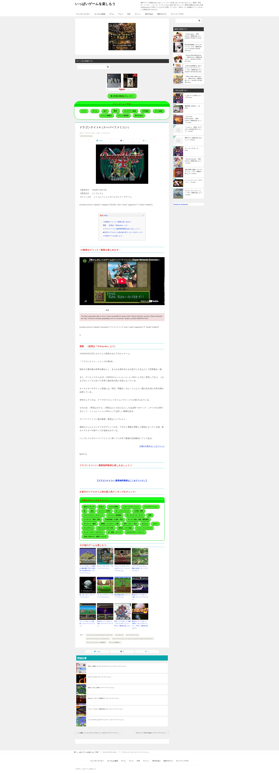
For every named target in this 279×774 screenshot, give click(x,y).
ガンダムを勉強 (99, 14)
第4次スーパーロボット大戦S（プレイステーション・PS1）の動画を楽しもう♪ (140, 624)
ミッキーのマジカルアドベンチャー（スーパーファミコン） (106, 720)
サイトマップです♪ (177, 14)
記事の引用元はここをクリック (152, 446)
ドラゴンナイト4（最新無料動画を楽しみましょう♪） (122, 229)
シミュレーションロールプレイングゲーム (99, 635)
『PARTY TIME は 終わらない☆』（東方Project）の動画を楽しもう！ (193, 79)
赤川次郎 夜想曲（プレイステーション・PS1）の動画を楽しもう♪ (193, 47)
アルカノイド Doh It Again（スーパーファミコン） (151, 733)
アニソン (138, 14)
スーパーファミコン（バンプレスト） (98, 638)
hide (105, 215)
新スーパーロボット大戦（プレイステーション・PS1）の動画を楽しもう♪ (122, 624)
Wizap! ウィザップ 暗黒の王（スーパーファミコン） (104, 698)
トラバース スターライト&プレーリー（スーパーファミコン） (122, 568)
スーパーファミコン (86, 136)
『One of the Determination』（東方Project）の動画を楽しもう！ (193, 119)
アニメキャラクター (83, 14)
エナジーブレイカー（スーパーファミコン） (105, 567)
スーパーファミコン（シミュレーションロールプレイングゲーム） (133, 638)
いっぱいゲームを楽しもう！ (193, 96)
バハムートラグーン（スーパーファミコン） (105, 596)
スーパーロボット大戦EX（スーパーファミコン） (87, 623)
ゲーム (111, 14)
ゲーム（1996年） (114, 642)
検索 (107, 310)
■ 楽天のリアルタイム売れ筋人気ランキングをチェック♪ (123, 232)
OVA (128, 14)
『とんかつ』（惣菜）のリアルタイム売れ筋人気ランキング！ (193, 129)
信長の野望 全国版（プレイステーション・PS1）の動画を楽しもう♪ (193, 172)
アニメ (120, 14)
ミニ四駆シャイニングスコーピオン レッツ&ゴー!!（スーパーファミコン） (99, 733)
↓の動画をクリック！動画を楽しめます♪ (117, 222)
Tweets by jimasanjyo (180, 204)
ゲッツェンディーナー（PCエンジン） (193, 181)
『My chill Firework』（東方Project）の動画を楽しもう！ (193, 161)
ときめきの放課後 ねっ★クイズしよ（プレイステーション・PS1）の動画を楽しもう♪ (193, 69)
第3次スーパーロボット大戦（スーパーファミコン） (105, 623)
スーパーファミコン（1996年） (96, 642)
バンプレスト (119, 635)
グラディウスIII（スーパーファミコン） (100, 677)
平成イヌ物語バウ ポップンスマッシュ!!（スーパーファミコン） (107, 666)
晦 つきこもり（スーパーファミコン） (87, 596)
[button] (122, 36)
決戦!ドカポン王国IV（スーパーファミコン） (101, 688)
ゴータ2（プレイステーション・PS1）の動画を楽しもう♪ (193, 193)
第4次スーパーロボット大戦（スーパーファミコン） (140, 597)
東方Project (149, 14)
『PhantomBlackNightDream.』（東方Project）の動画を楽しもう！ (193, 58)
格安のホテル (162, 14)
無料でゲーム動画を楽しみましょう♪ (193, 139)
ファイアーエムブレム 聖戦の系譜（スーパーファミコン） (140, 568)
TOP (88, 752)
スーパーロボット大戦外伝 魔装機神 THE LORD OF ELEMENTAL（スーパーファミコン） (88, 569)
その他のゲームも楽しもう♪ (113, 236)
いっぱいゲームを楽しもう (95, 4)
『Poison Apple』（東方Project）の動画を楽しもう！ (193, 36)
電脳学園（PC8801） (192, 107)
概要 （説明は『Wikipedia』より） (116, 225)
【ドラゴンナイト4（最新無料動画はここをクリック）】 (122, 480)
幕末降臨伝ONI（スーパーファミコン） (122, 596)
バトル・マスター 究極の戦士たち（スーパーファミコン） (105, 709)
